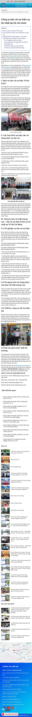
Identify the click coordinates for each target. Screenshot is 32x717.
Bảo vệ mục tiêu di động (17, 495)
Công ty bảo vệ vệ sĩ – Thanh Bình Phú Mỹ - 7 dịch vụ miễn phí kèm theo (20, 539)
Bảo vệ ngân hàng (16, 466)
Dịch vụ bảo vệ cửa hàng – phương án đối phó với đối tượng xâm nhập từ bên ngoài (20, 554)
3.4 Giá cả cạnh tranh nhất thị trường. (14, 47)
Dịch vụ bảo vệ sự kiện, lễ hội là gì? (13, 30)
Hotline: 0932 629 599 (19, 1)
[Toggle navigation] (30, 5)
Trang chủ (4, 10)
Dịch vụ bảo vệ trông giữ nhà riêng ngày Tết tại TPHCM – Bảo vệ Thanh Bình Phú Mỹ (20, 568)
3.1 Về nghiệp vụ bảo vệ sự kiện (13, 40)
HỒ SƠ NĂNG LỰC (21, 5)
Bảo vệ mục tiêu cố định (17, 510)
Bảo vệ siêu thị (15, 459)
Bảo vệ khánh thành (16, 503)
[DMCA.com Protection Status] (6, 710)
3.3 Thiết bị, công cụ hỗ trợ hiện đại (13, 46)
